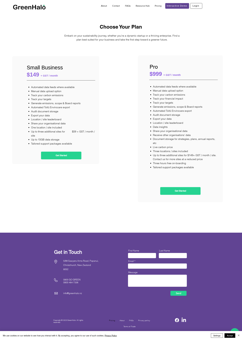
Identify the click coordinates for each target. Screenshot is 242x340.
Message (133, 272)
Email (131, 261)
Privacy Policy (111, 335)
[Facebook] (177, 320)
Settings (216, 335)
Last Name (164, 250)
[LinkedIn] (184, 320)
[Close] (238, 335)
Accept (230, 335)
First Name (133, 250)
